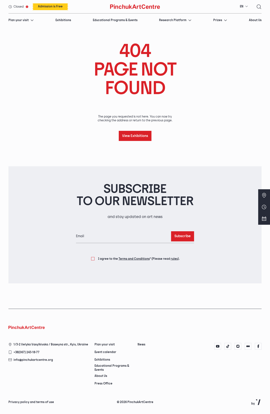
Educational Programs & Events (115, 20)
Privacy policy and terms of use (31, 402)
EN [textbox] (241, 6)
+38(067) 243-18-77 (26, 352)
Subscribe (182, 236)
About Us (255, 20)
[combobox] (244, 6)
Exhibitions (63, 20)
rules (174, 259)
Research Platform (172, 20)
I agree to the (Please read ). (139, 259)
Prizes (217, 20)
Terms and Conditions (134, 259)
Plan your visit (18, 20)
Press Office (103, 383)
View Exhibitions (135, 136)
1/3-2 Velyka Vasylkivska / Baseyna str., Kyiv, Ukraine (51, 344)
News (141, 344)
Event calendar (105, 352)
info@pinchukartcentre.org (33, 360)
